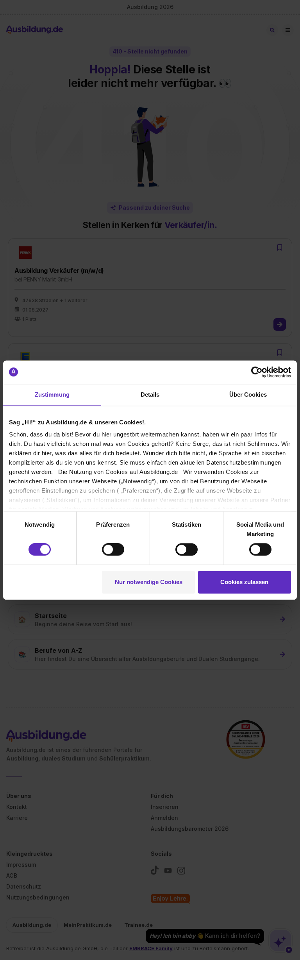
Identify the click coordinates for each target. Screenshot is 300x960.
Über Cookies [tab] (248, 394)
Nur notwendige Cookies (148, 582)
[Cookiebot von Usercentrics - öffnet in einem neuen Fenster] (257, 372)
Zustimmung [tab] (52, 394)
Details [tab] (150, 394)
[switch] (113, 549)
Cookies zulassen (244, 582)
